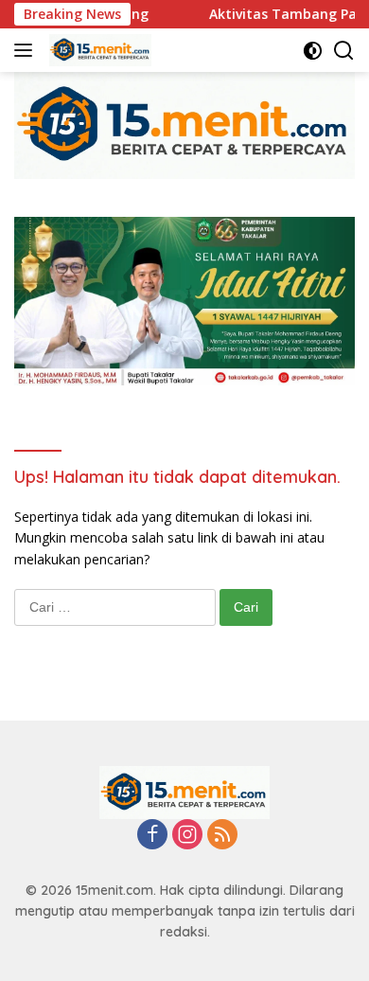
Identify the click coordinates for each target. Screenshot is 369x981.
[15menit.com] (97, 50)
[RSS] (222, 835)
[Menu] (27, 50)
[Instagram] (187, 835)
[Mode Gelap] (313, 50)
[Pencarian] (344, 50)
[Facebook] (152, 835)
